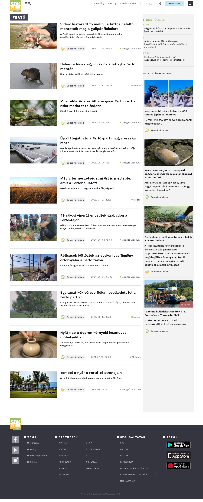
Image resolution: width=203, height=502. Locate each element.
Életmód (136, 357)
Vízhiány (100, 3)
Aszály (113, 3)
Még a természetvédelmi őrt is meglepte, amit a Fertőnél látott (95, 180)
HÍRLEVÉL (125, 449)
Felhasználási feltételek (134, 468)
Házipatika (64, 475)
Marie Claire (93, 468)
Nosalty (63, 468)
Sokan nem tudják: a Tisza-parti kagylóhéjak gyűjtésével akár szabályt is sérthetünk (168, 174)
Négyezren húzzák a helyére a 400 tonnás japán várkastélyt (165, 113)
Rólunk (124, 455)
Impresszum (126, 462)
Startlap (63, 443)
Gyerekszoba (93, 449)
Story (89, 443)
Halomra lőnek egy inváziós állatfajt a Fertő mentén (97, 66)
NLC (88, 455)
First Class (65, 462)
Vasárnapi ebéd (129, 3)
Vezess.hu (64, 455)
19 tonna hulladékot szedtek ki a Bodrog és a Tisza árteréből (165, 313)
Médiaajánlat (127, 481)
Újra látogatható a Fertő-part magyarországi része (98, 140)
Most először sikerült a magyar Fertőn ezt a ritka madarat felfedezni (97, 103)
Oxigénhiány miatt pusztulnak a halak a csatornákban (168, 238)
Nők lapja (91, 462)
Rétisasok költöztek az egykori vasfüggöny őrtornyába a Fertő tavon (96, 257)
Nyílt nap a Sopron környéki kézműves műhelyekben (93, 335)
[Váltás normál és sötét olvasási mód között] (160, 3)
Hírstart (63, 449)
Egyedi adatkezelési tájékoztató (138, 475)
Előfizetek (174, 3)
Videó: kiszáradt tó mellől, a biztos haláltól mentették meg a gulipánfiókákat (97, 26)
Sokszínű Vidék (75, 48)
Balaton (33, 462)
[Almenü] (28, 3)
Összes (160, 19)
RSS (122, 443)
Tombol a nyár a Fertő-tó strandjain (91, 373)
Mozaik (137, 85)
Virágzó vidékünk (131, 48)
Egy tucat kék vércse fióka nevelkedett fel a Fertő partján (98, 295)
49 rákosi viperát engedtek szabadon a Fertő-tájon (93, 217)
